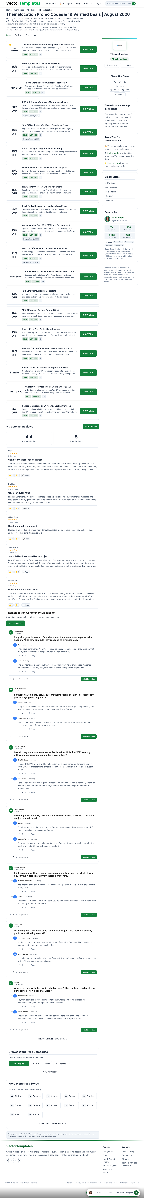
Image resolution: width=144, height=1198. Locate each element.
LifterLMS (109, 196)
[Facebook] (8, 1160)
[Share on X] (120, 82)
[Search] (134, 3)
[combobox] (120, 3)
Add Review (91, 426)
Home (9, 10)
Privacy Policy (128, 1151)
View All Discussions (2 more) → (52, 1039)
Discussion (31, 35)
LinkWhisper (110, 183)
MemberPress (111, 187)
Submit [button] (87, 3)
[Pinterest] (19, 1160)
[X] (13, 1160)
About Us (126, 1159)
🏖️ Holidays (66, 3)
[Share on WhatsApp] (125, 82)
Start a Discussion (15, 623)
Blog (78, 3)
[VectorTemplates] (23, 3)
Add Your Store (110, 1166)
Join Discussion (88, 679)
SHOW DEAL (88, 49)
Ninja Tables (110, 192)
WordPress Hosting (41, 1064)
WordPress (19, 10)
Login (98, 3)
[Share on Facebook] (115, 82)
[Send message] (136, 1192)
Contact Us (127, 1155)
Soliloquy (109, 201)
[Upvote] (19, 655)
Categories (49, 3)
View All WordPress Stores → (52, 1123)
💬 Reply (25, 475)
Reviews (18, 35)
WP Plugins (31, 10)
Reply (33, 656)
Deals (8, 35)
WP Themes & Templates (64, 1064)
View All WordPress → (53, 1072)
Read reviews (113, 163)
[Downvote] (25, 655)
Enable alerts (113, 153)
